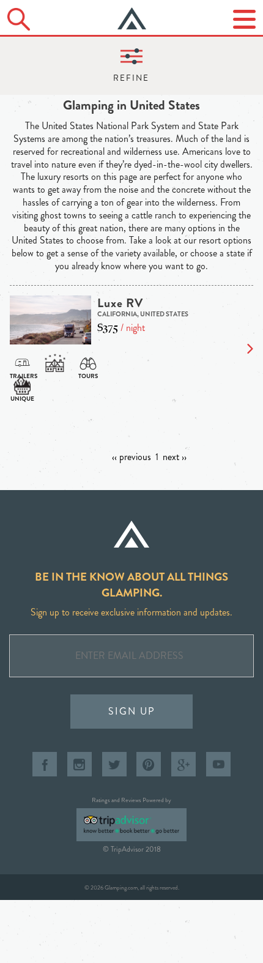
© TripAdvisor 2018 (132, 849)
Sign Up (131, 711)
